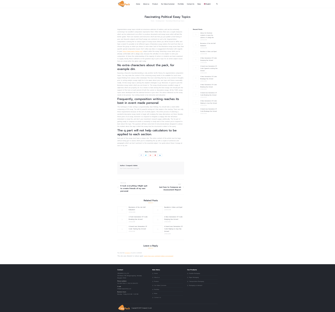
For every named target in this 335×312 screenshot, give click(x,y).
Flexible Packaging (194, 273)
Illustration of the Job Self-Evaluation (137, 208)
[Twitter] (146, 155)
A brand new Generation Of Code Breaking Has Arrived (208, 94)
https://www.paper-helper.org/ (133, 51)
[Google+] (150, 155)
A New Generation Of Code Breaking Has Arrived (208, 86)
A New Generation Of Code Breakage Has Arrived (208, 78)
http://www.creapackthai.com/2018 (129, 168)
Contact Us (157, 297)
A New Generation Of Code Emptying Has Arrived (173, 218)
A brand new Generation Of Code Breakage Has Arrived (208, 110)
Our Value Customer (160, 285)
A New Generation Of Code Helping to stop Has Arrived (208, 102)
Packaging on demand (195, 285)
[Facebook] (141, 155)
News (155, 293)
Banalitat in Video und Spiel (173, 207)
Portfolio (156, 289)
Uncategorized (160, 21)
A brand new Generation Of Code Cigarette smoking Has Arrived (209, 68)
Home (152, 21)
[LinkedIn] (160, 155)
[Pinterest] (155, 155)
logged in (128, 253)
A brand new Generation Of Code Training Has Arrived (138, 227)
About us (157, 277)
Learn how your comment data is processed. (158, 256)
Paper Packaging (194, 277)
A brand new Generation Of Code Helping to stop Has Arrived (173, 228)
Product (156, 281)
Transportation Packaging (196, 281)
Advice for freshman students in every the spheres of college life (207, 35)
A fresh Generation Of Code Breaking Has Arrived (138, 218)
